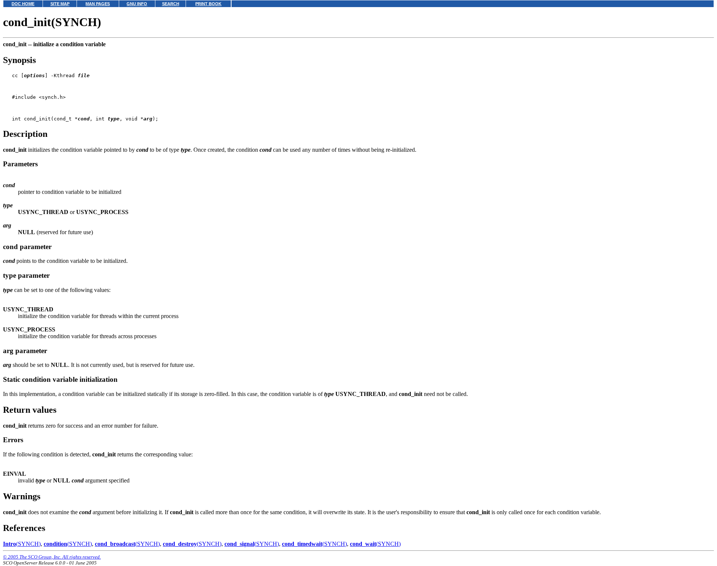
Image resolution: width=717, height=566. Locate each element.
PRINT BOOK (208, 3)
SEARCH (170, 3)
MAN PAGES (98, 3)
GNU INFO (137, 3)
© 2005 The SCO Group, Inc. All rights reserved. (52, 557)
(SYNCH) (22, 544)
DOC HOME (23, 3)
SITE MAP (59, 3)
